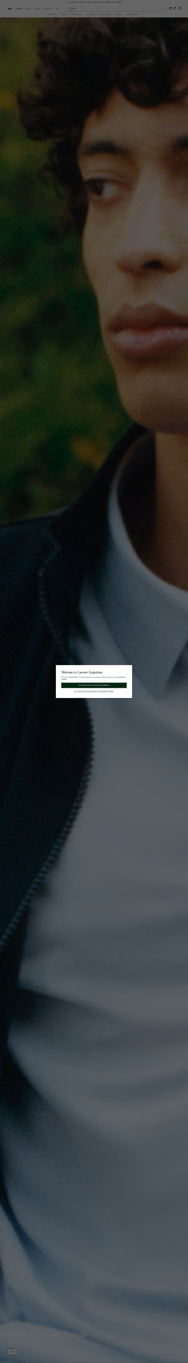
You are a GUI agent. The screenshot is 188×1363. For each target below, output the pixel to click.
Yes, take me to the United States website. (94, 685)
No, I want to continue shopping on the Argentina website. (94, 691)
